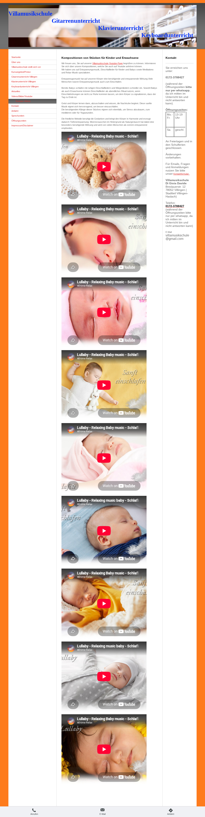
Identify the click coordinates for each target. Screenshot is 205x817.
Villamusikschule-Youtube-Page (107, 63)
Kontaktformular (181, 174)
